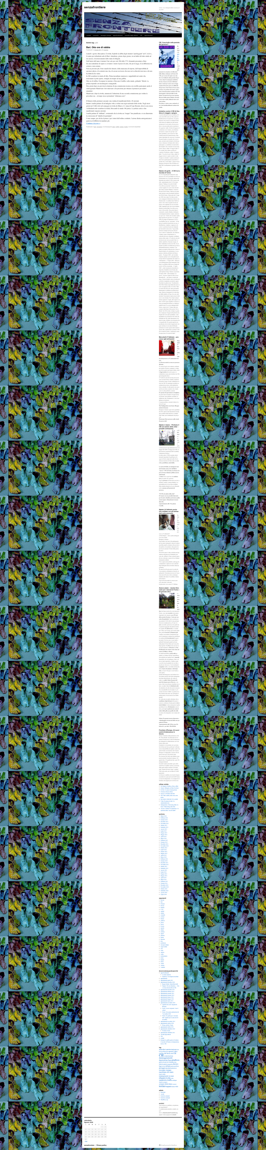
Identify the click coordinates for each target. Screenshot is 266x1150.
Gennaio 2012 (164, 861)
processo (174, 1068)
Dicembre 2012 (164, 844)
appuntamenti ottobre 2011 (167, 1027)
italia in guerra (163, 1064)
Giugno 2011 (164, 874)
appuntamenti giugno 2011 (167, 997)
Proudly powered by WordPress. (169, 1145)
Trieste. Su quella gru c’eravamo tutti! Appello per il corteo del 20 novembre (170, 1017)
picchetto (168, 1068)
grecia (162, 922)
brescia (162, 905)
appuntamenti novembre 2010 (168, 1002)
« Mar (85, 1141)
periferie (176, 1066)
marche (162, 928)
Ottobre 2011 (164, 866)
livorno (162, 926)
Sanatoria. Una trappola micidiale (170, 976)
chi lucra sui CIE (170, 1053)
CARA (117, 127)
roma (162, 950)
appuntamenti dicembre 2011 (168, 989)
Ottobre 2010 (164, 889)
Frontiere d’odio (166, 1030)
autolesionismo (171, 1049)
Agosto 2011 (164, 870)
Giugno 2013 (164, 833)
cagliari (162, 911)
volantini (163, 967)
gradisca (163, 920)
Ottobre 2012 (164, 847)
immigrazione (172, 1062)
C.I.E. (162, 909)
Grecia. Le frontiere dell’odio (168, 793)
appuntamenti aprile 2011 (167, 980)
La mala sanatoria (166, 974)
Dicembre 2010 (164, 885)
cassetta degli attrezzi (131, 35)
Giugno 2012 (164, 851)
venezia (162, 965)
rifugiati (162, 1078)
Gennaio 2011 (164, 883)
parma (162, 937)
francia (162, 918)
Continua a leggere (93, 123)
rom (162, 948)
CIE (141, 35)
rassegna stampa (106, 35)
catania (162, 913)
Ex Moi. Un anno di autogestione (169, 790)
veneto (162, 963)
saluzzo (162, 952)
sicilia (162, 954)
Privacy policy (102, 1145)
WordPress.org (164, 1099)
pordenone (163, 943)
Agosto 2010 (164, 892)
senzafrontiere (95, 7)
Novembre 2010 (165, 887)
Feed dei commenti (165, 1098)
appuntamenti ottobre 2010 (167, 1023)
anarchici (162, 1049)
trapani (162, 960)
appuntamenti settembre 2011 (168, 1032)
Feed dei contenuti (165, 1096)
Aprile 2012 (164, 855)
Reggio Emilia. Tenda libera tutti (170, 984)
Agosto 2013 (164, 829)
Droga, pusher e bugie (167, 1025)
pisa (162, 941)
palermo (163, 935)
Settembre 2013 (164, 827)
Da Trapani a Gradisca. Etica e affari (169, 786)
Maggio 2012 (164, 853)
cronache (96, 35)
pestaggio (162, 1068)
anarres (106, 50)
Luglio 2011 (164, 872)
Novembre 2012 (165, 846)
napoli (162, 933)
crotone (162, 917)
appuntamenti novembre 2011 (168, 1021)
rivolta (126, 127)
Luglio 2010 (164, 894)
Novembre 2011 (165, 864)
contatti (88, 35)
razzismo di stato (166, 1072)
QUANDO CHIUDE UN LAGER (169, 799)
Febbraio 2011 (164, 881)
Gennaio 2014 (164, 819)
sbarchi (161, 1082)
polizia (122, 127)
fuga (169, 1060)
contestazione (168, 1056)
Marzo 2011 (164, 879)
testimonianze (164, 956)
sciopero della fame (165, 1084)
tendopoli (174, 1084)
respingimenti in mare (166, 1076)
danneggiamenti (165, 1057)
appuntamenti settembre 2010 (168, 1029)
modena (162, 932)
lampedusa (170, 1064)
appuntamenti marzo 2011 (167, 1001)
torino (162, 958)
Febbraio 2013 (164, 840)
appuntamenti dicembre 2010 (168, 982)
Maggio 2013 (164, 834)
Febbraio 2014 (164, 818)
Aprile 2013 (164, 836)
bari (95, 127)
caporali (170, 1051)
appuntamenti (148, 35)
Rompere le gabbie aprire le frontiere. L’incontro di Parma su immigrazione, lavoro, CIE (170, 1042)
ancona (162, 900)
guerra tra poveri (164, 1062)
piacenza (163, 939)
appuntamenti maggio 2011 (167, 999)
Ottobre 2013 (164, 825)
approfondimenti (118, 35)
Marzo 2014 (164, 816)
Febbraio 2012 (164, 859)
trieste (162, 961)
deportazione (163, 1060)
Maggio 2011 (164, 876)
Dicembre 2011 (164, 862)
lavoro (162, 924)
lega (160, 1066)
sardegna (174, 1080)
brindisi (162, 907)
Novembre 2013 (165, 823)
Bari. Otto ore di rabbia (98, 47)
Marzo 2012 (164, 857)
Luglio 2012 (164, 849)
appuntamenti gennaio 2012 (167, 995)
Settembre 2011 (164, 868)
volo (176, 1086)
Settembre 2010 (164, 890)
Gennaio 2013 (164, 842)
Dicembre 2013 (164, 821)
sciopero (165, 1082)
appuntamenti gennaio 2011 (167, 993)
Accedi (162, 1094)
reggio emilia (164, 946)
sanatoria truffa (165, 1080)
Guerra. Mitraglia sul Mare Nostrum (170, 788)
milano (162, 930)
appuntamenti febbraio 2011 (167, 991)
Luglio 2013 (164, 831)
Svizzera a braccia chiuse (167, 791)
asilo (113, 127)
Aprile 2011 (164, 877)
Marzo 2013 (164, 838)
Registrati (163, 1092)
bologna (163, 904)
